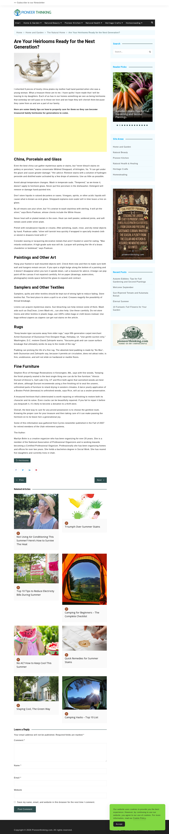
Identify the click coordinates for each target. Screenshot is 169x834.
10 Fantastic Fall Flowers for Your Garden (130, 308)
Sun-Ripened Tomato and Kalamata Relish (130, 294)
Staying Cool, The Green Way (33, 709)
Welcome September (123, 287)
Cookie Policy (139, 818)
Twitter (23, 469)
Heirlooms (24, 460)
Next (99, 480)
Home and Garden (122, 147)
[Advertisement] (60, 134)
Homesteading (133, 23)
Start (18, 23)
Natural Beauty (52, 23)
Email (17, 778)
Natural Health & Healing (125, 163)
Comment (19, 740)
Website (18, 790)
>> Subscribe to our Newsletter (29, 3)
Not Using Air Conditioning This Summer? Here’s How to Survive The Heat (35, 540)
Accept (119, 824)
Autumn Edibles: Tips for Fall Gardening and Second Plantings (132, 114)
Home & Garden (32, 23)
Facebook (16, 469)
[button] (117, 125)
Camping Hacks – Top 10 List (81, 717)
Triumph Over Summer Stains (82, 526)
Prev (21, 480)
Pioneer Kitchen (73, 23)
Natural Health (93, 23)
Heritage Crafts (113, 23)
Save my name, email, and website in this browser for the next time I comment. (56, 802)
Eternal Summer (121, 301)
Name (17, 765)
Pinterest (36, 469)
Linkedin (30, 469)
